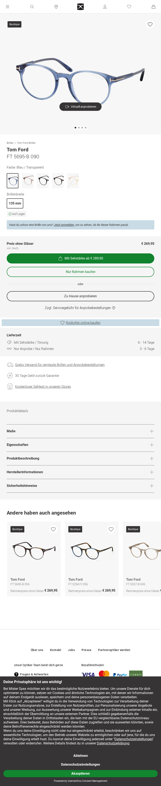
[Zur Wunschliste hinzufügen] (150, 24)
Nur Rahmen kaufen (80, 272)
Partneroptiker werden (114, 650)
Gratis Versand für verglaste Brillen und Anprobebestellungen (60, 364)
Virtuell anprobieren (83, 106)
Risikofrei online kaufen (83, 322)
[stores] (56, 7)
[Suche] (32, 7)
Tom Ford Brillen (26, 142)
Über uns (37, 650)
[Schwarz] (43, 180)
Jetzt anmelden (64, 225)
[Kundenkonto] (105, 7)
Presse (86, 650)
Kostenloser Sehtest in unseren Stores (43, 386)
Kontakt (55, 650)
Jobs (71, 650)
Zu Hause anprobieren (80, 296)
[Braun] (28, 180)
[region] (80, 560)
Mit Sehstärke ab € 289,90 (84, 258)
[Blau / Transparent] (12, 180)
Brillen (10, 142)
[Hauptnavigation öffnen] (7, 7)
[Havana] (58, 180)
